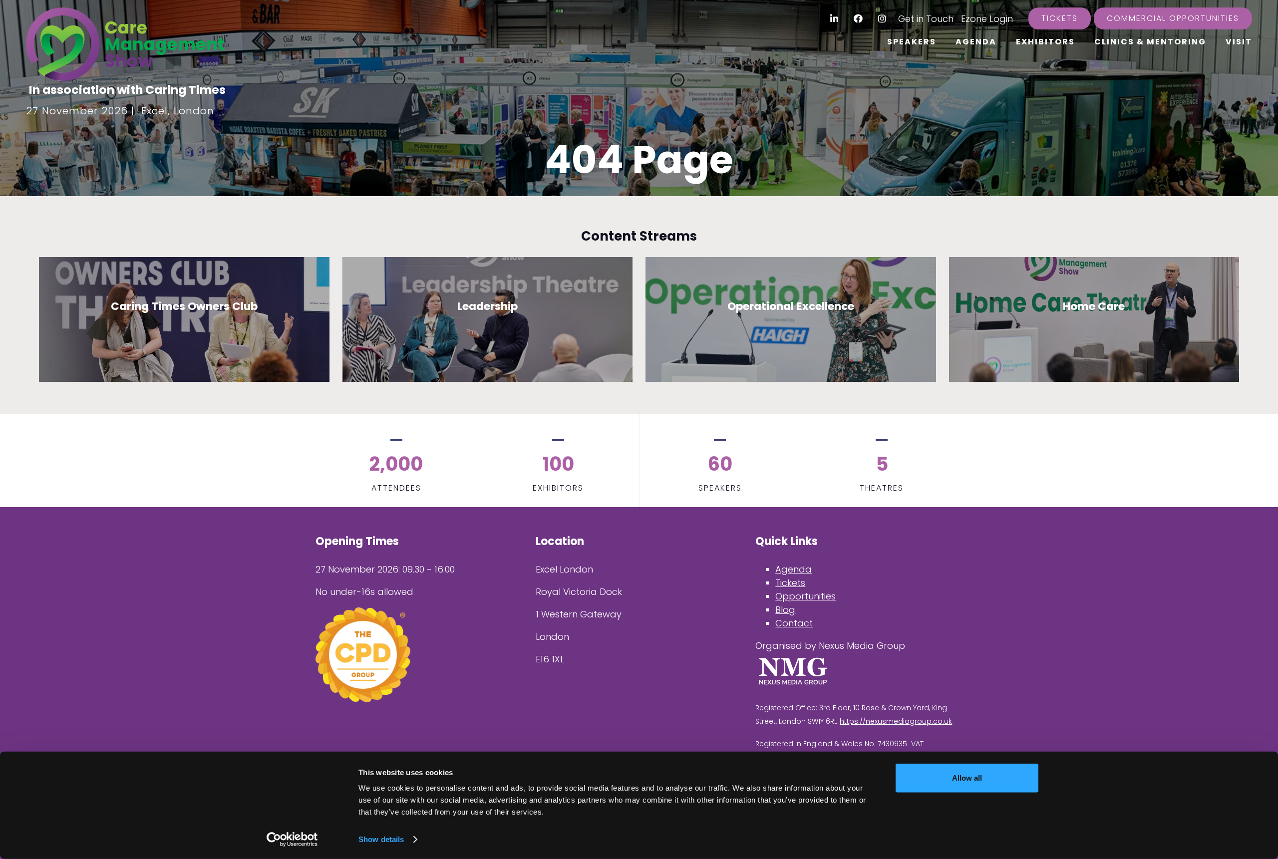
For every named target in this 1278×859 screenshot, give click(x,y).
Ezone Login (987, 18)
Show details (381, 839)
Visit (1239, 41)
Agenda (976, 41)
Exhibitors (1045, 41)
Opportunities (805, 596)
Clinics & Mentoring (1150, 41)
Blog (785, 609)
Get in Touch (926, 18)
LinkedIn (834, 18)
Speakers (911, 41)
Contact (794, 623)
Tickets (1059, 18)
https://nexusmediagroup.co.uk (896, 721)
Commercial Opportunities (1173, 18)
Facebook (858, 18)
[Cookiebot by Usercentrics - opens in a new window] (292, 839)
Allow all (967, 778)
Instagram (882, 18)
